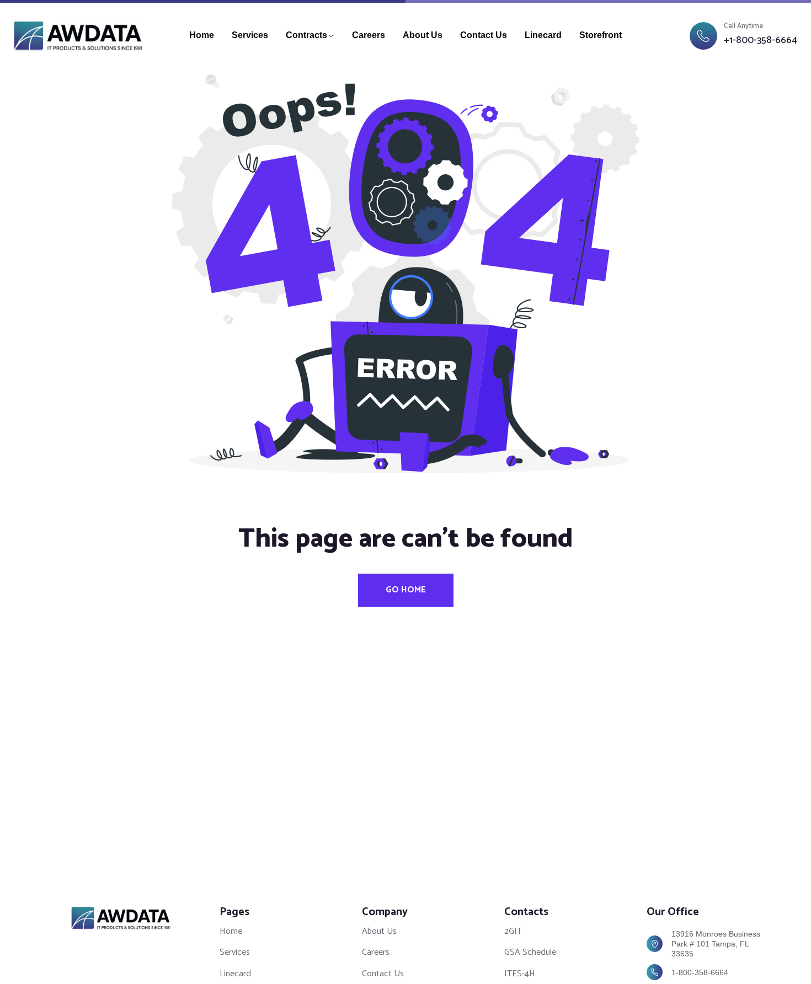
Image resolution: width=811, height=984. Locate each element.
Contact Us (483, 35)
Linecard (543, 35)
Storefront (600, 35)
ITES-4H (519, 973)
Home (201, 35)
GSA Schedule (530, 952)
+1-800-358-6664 (760, 40)
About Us (422, 35)
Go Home (406, 589)
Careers (368, 35)
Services (250, 35)
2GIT (513, 931)
